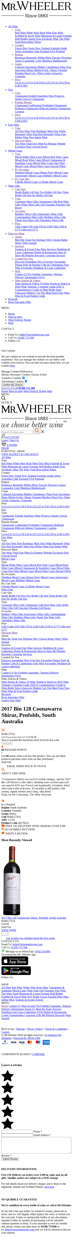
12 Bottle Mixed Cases (51, 181)
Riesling (19, 73)
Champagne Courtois (45, 528)
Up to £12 (20, 82)
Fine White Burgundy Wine (55, 543)
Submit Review (10, 1159)
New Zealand (42, 48)
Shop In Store (45, 651)
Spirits (32, 38)
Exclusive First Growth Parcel (31, 146)
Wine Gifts (14, 185)
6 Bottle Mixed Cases (27, 181)
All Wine (13, 26)
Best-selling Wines (31, 42)
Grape (18, 64)
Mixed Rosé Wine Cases (28, 160)
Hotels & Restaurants (46, 252)
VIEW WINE (8, 930)
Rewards (13, 299)
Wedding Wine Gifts (55, 217)
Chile (37, 51)
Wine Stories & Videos (27, 283)
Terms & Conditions (56, 1028)
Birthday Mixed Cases (55, 175)
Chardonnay (53, 67)
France (19, 48)
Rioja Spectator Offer (19, 302)
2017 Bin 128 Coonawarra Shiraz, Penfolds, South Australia (33, 917)
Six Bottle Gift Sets (42, 195)
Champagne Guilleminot (28, 105)
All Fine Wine (23, 131)
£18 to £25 (45, 82)
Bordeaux (20, 57)
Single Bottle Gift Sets (27, 192)
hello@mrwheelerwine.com (34, 334)
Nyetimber (48, 105)
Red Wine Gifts (53, 605)
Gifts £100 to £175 (49, 626)
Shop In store (28, 1006)
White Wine (33, 32)
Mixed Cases (15, 150)
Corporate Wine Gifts (27, 201)
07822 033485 (42, 951)
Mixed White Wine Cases (29, 157)
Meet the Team (23, 239)
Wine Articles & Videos (28, 280)
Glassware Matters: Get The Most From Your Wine (42, 292)
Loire (39, 60)
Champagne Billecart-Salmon (42, 108)
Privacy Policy (35, 1028)
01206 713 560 (26, 337)
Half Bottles (22, 38)
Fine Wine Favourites (45, 663)
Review (6, 1155)
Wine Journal (29, 243)
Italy (25, 48)
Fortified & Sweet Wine (28, 35)
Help (18, 271)
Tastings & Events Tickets (29, 999)
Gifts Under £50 (24, 226)
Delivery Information (26, 277)
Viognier (62, 70)
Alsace (19, 60)
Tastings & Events (25, 249)
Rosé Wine (46, 32)
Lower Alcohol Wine (51, 996)
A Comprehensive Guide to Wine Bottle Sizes (39, 288)
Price (18, 79)
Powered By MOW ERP (27, 1038)
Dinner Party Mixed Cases (54, 172)
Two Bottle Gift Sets (51, 192)
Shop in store (15, 316)
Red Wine (20, 32)
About (18, 236)
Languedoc (29, 60)
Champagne (22, 96)
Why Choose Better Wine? (47, 638)
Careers (5, 1032)
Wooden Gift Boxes (40, 608)
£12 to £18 (32, 82)
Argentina (28, 51)
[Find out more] (34, 426)
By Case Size (22, 178)
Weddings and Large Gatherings (18, 1012)
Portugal (60, 51)
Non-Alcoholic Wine (47, 38)
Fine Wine (57, 32)
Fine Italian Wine (38, 137)
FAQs (41, 277)
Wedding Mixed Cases (27, 172)
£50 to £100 (56, 506)
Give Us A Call (18, 388)
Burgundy (32, 57)
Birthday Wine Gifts (26, 214)
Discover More (23, 140)
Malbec (42, 67)
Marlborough (60, 60)
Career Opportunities (12, 1015)
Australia (55, 48)
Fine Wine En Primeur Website (49, 143)
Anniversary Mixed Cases (29, 175)
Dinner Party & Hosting (28, 264)
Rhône (41, 57)
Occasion (20, 211)
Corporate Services (55, 255)
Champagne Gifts (48, 201)
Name (37, 1131)
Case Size (20, 189)
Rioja (48, 57)
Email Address (42, 1135)
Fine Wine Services (46, 249)
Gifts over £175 (29, 229)
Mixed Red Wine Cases (55, 157)
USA (53, 51)
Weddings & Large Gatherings (49, 267)
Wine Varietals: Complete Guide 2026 (41, 286)
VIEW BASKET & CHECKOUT (20, 454)
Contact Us (21, 274)
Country (19, 45)
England (45, 51)
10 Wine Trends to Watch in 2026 (44, 681)
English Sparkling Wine (42, 96)
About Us (29, 1009)
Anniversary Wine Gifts (49, 214)
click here (49, 1186)
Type (18, 29)
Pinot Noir (65, 67)
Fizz (10, 89)
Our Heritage (39, 239)
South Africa (54, 475)
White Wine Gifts (30, 204)
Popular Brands (23, 102)
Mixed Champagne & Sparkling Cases (36, 568)
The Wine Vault (23, 143)
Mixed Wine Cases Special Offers (48, 166)
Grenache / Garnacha (20, 500)
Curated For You (24, 258)
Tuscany (57, 57)
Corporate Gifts (32, 1015)
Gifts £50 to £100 (43, 226)
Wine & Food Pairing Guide (30, 296)
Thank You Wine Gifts (27, 220)
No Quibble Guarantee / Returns (45, 274)
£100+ (24, 85)
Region (19, 54)
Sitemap (20, 1028)
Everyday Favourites (54, 261)
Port (30, 996)
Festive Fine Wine (11, 700)
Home (11, 313)
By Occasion (22, 169)
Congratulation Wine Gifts (29, 217)
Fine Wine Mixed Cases (21, 571)
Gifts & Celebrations (52, 264)
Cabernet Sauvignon (26, 67)
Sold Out (7, 743)
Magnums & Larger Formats (56, 35)
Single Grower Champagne (29, 99)
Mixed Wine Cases (43, 163)
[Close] (36, 1048)
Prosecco (59, 96)
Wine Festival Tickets (19, 319)
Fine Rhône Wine (39, 546)
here (12, 365)
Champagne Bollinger (52, 525)
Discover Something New (29, 261)
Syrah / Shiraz (50, 70)
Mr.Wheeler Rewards (33, 255)
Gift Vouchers (48, 204)
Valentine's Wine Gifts (51, 220)
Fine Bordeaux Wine (42, 131)
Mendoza (47, 60)
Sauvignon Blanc (24, 70)
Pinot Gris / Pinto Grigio (37, 73)
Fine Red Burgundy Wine (47, 134)
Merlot (38, 70)
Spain (31, 48)
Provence (67, 57)
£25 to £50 (57, 82)
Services (20, 246)
